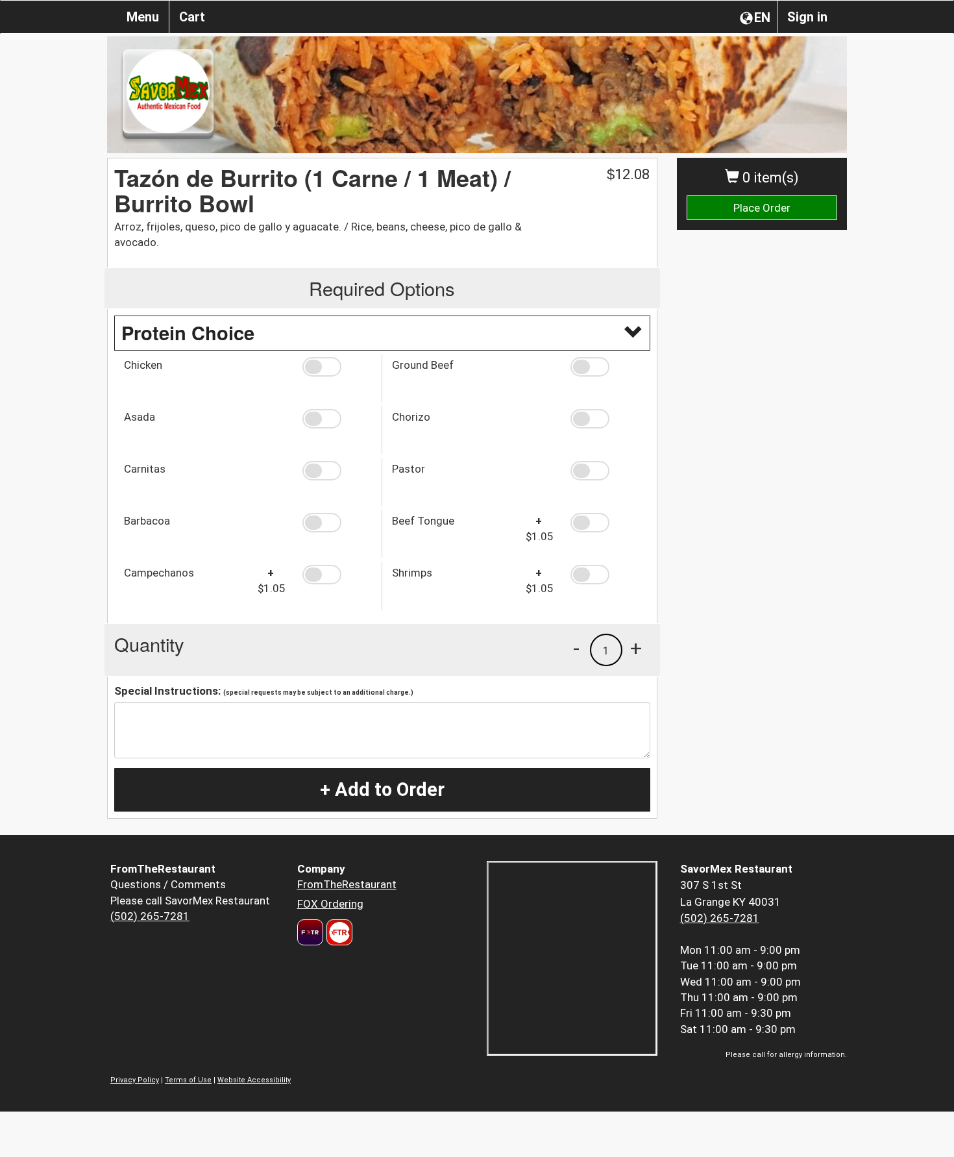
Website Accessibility (254, 1080)
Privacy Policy (134, 1080)
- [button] (576, 648)
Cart (192, 17)
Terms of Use (188, 1080)
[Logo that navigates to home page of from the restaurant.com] (310, 932)
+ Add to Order (382, 789)
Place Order (761, 207)
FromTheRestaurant (347, 884)
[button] (337, 367)
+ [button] (636, 648)
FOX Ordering (330, 903)
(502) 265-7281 (150, 916)
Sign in (807, 17)
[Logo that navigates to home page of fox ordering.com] (337, 932)
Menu (143, 17)
